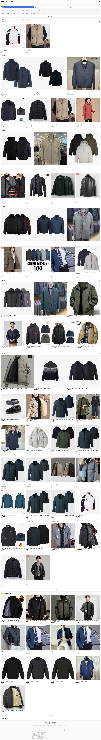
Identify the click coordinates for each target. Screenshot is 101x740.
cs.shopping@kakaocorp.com (40, 736)
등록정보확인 (42, 733)
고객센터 (46, 722)
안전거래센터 (53, 723)
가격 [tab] (35, 7)
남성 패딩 (7, 718)
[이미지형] (100, 21)
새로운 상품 (51, 715)
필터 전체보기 (50, 16)
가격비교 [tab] (69, 7)
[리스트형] (98, 21)
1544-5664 (38, 737)
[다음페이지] (57, 589)
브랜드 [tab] (2, 7)
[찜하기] (24, 47)
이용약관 (49, 722)
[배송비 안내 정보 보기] (54, 421)
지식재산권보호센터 (48, 723)
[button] (99, 1)
